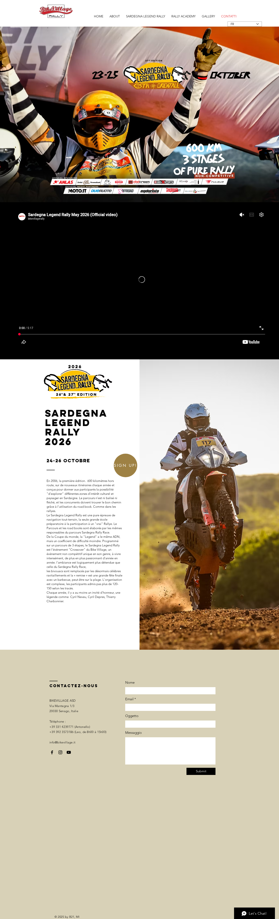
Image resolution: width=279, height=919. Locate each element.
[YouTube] (68, 752)
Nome (130, 682)
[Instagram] (60, 752)
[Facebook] (52, 752)
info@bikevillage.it (62, 742)
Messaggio (133, 732)
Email (129, 699)
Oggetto (131, 716)
